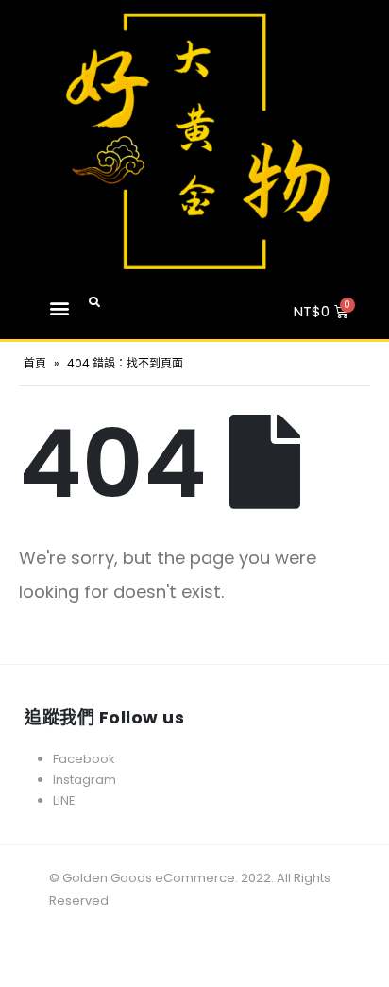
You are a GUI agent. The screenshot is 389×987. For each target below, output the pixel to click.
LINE (64, 800)
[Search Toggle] (95, 302)
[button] (59, 307)
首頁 (35, 363)
